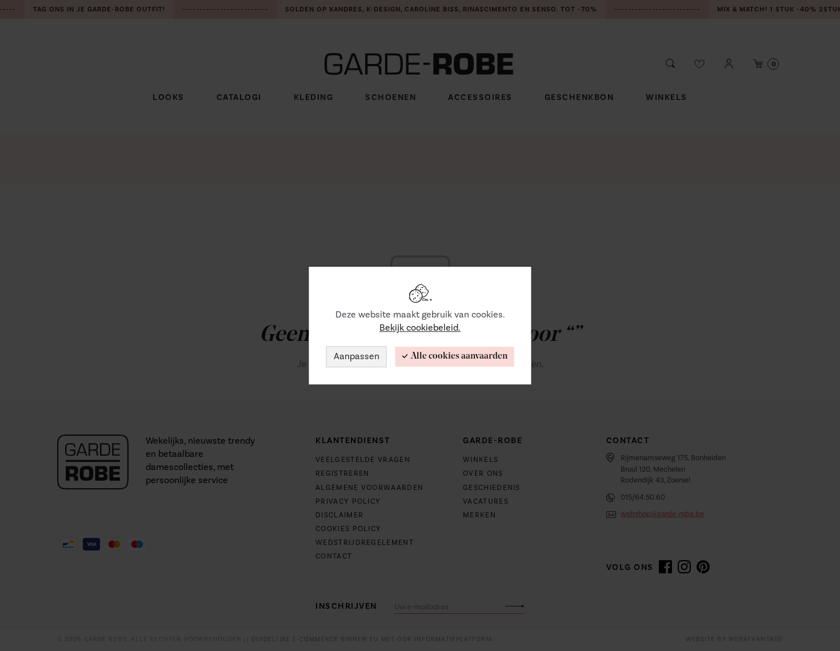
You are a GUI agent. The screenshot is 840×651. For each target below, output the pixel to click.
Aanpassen (356, 356)
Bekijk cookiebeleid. (420, 327)
